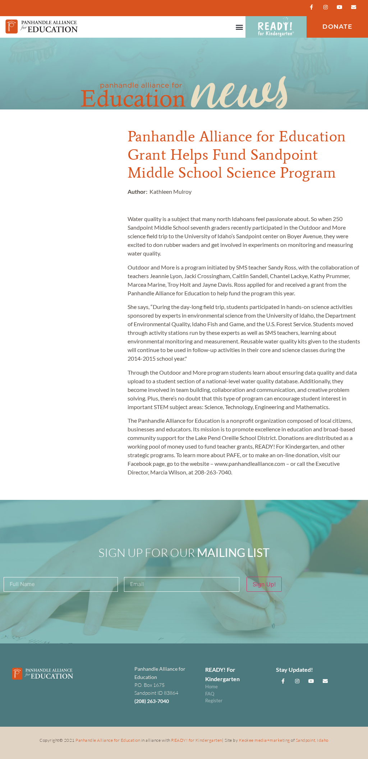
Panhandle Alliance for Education (107, 740)
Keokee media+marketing (265, 740)
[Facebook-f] (311, 7)
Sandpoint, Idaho (312, 740)
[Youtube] (340, 7)
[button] (239, 27)
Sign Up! (264, 584)
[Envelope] (354, 7)
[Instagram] (325, 7)
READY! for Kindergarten (196, 740)
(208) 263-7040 (151, 701)
